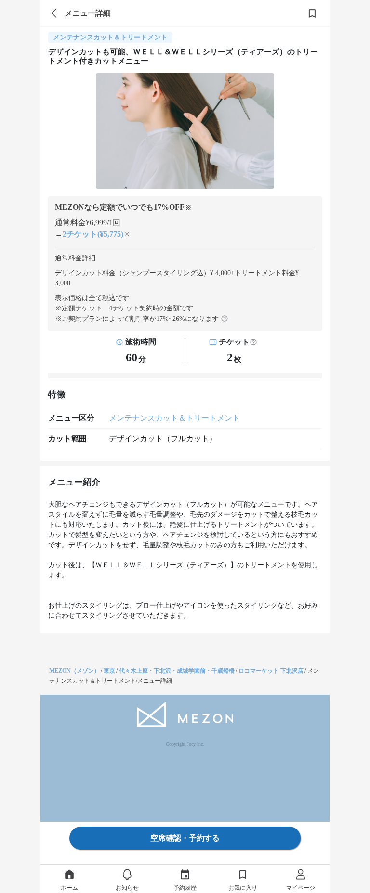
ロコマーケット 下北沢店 (271, 670)
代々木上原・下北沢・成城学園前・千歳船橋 (177, 670)
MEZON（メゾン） (74, 670)
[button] (253, 342)
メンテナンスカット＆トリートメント (174, 418)
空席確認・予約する (185, 838)
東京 (109, 670)
